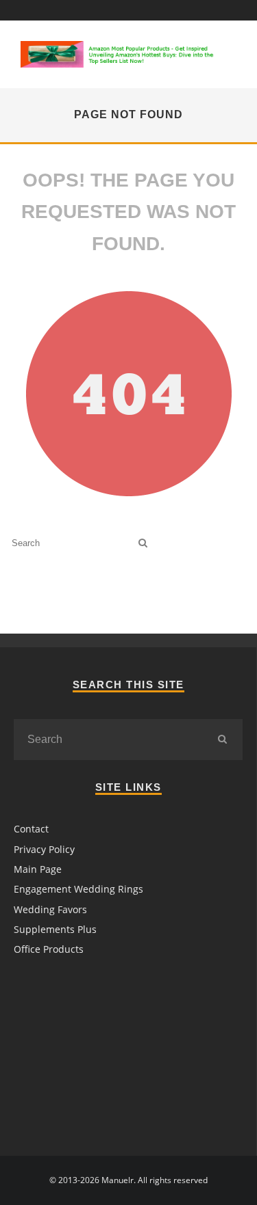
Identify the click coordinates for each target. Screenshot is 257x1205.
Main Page (38, 869)
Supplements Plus (55, 929)
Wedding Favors (50, 909)
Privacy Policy (44, 849)
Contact (31, 828)
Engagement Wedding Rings (78, 888)
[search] (142, 543)
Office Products (49, 949)
